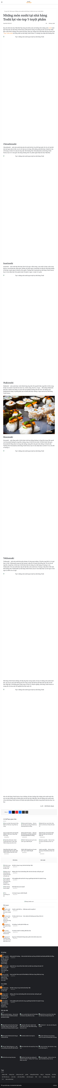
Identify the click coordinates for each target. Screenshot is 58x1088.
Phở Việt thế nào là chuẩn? (18, 886)
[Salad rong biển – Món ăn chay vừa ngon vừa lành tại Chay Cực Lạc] (47, 843)
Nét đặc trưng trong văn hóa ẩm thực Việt (22, 865)
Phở (36, 1076)
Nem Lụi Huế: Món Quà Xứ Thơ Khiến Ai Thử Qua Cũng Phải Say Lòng (10, 834)
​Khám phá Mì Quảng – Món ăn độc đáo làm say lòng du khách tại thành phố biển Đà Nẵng (28, 834)
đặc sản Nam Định (9, 1079)
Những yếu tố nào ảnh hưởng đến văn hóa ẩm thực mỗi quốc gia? (28, 871)
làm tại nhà (47, 1074)
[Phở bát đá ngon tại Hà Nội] (10, 1062)
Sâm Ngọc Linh (46, 1076)
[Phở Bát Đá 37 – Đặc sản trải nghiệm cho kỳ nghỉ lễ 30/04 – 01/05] (48, 1029)
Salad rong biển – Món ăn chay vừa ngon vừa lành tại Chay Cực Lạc (46, 851)
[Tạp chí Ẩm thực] (29, 2)
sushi (50, 28)
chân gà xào (11, 1074)
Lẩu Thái (54, 1074)
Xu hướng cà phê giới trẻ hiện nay (20, 924)
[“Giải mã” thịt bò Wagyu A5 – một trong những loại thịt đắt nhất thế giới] (10, 1051)
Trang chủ (6, 11)
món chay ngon (30, 1076)
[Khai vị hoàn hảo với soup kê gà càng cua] (29, 1051)
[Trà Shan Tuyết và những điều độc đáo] (7, 932)
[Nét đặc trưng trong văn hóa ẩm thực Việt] (7, 867)
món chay (13, 1076)
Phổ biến (15, 860)
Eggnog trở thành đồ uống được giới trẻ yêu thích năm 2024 (27, 937)
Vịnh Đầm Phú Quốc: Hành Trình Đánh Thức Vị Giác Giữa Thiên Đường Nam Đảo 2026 (10, 851)
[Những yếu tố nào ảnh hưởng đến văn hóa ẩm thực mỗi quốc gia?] (7, 874)
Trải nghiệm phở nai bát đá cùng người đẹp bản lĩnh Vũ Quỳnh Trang (29, 878)
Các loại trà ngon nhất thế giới (19, 893)
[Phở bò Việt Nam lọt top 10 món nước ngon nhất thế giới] (29, 843)
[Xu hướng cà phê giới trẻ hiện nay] (7, 926)
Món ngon (12, 11)
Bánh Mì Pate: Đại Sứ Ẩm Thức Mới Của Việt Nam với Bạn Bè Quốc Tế (46, 834)
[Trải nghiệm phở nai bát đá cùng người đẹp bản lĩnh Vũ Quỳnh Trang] (7, 881)
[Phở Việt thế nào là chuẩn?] (7, 888)
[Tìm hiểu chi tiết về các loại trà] (29, 1040)
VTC (3, 1079)
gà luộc (26, 1074)
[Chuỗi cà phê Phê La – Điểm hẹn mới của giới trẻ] (7, 911)
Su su (40, 1076)
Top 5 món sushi (8, 33)
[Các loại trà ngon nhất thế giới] (7, 895)
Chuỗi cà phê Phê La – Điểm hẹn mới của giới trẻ (23, 909)
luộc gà (42, 1074)
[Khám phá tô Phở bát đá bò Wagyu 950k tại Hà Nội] (10, 1040)
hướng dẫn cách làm (34, 1074)
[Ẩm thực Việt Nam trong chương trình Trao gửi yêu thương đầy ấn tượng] (48, 1040)
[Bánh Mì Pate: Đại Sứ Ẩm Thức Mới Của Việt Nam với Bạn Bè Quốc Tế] (47, 827)
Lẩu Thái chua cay (5, 1076)
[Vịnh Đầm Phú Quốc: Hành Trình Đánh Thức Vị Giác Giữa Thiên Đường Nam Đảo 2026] (11, 843)
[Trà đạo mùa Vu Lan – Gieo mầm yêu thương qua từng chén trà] (7, 919)
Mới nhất (43, 860)
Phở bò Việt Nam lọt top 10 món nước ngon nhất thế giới (28, 850)
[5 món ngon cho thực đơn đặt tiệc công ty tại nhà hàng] (48, 1051)
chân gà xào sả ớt (19, 1074)
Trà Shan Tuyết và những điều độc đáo (21, 930)
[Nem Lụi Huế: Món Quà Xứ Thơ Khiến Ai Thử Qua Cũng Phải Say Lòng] (11, 827)
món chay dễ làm (21, 1076)
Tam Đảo (53, 1076)
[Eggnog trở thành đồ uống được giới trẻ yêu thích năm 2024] (7, 939)
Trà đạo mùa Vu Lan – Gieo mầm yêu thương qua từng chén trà (27, 916)
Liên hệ (55, 1085)
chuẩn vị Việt (4, 1074)
